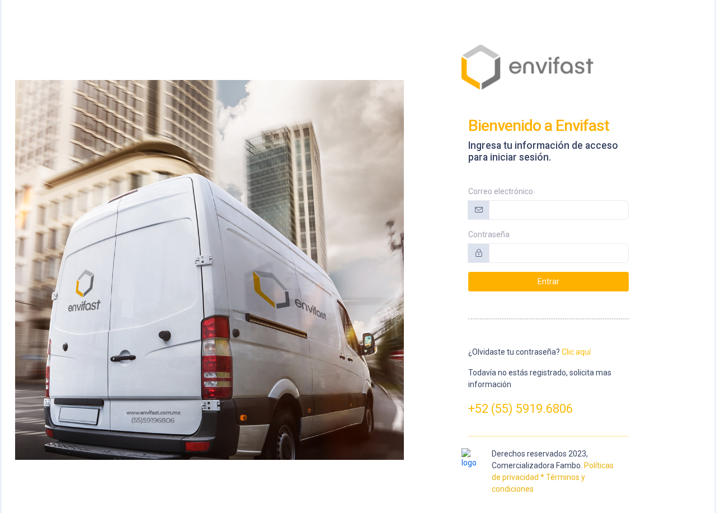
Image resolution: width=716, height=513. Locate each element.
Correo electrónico (500, 191)
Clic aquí (576, 351)
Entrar (548, 281)
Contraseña (489, 234)
